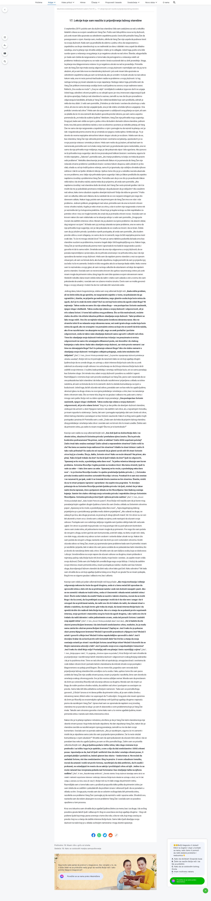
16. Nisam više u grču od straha (77, 845)
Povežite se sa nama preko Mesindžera (186, 881)
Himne (82, 2)
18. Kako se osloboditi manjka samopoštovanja (81, 848)
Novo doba (150, 2)
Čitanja (94, 2)
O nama (166, 2)
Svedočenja (132, 2)
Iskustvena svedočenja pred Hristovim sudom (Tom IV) (76, 9)
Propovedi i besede (113, 2)
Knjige (50, 2)
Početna (38, 2)
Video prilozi (66, 2)
